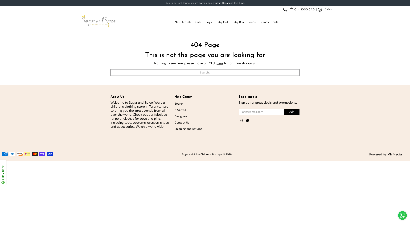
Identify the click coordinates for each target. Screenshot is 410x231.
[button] (302, 9)
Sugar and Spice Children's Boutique (202, 154)
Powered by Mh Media (385, 154)
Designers (181, 116)
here (220, 63)
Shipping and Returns (188, 129)
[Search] (285, 9)
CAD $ (328, 9)
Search (179, 103)
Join (292, 111)
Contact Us (182, 122)
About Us (181, 110)
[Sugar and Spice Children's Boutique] (98, 22)
